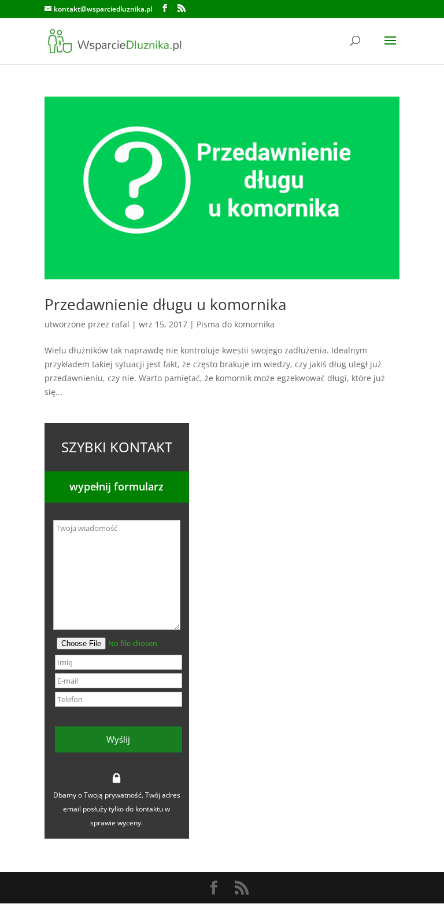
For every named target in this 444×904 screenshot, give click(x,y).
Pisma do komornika (236, 324)
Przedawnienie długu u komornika (165, 304)
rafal (121, 324)
